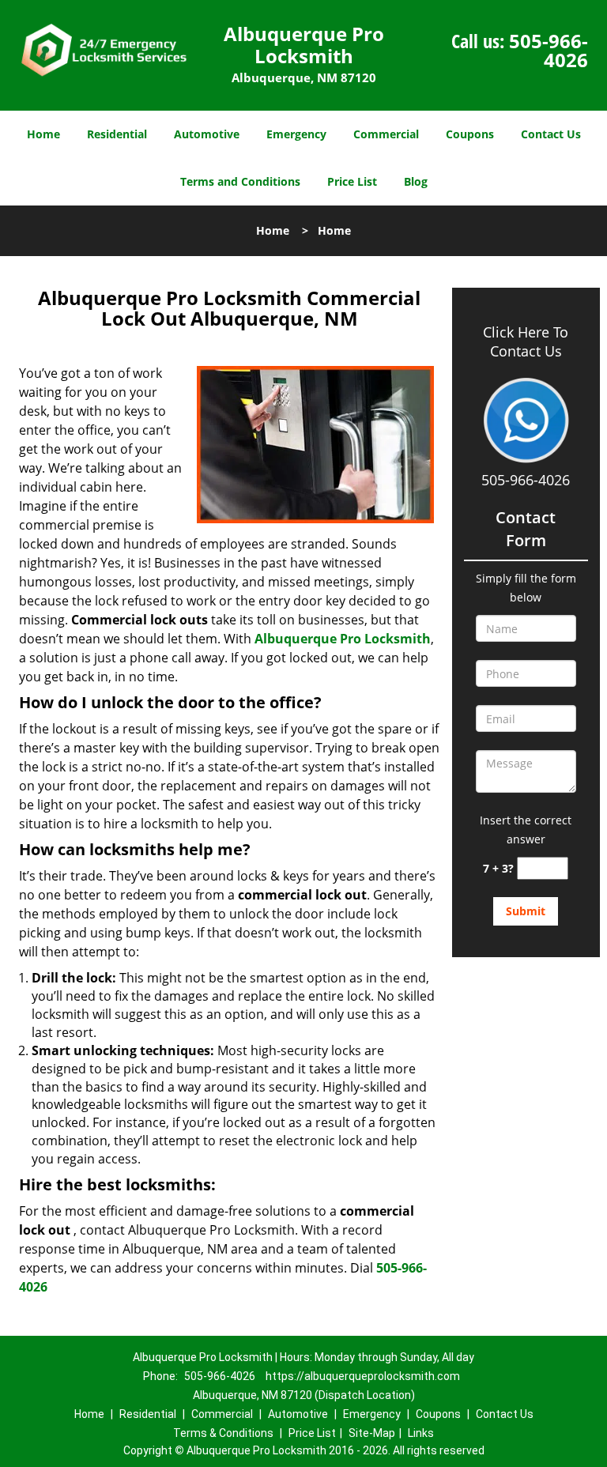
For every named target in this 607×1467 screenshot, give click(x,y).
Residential (117, 133)
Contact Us (551, 133)
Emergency (296, 133)
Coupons (470, 133)
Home (43, 133)
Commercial (386, 133)
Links (421, 1433)
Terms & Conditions (223, 1433)
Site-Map (372, 1433)
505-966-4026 (548, 50)
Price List (352, 181)
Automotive (206, 133)
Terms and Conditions (240, 181)
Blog (416, 181)
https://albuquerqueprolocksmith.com (363, 1376)
